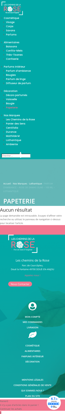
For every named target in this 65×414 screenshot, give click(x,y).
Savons (10, 30)
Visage (10, 22)
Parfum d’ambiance (18, 70)
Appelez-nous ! (32, 275)
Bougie (10, 103)
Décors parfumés (16, 95)
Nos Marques (12, 115)
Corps (9, 26)
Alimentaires (11, 42)
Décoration (11, 91)
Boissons (11, 46)
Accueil (7, 183)
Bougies (11, 75)
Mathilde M (13, 136)
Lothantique (13, 140)
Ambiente (12, 144)
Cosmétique (11, 18)
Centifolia (12, 127)
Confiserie (12, 59)
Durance (11, 132)
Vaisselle (11, 99)
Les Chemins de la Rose (20, 119)
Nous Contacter (20, 284)
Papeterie (12, 107)
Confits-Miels (14, 50)
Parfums (11, 34)
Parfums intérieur (14, 66)
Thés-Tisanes (14, 54)
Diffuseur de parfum (18, 83)
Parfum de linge (16, 79)
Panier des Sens (15, 123)
